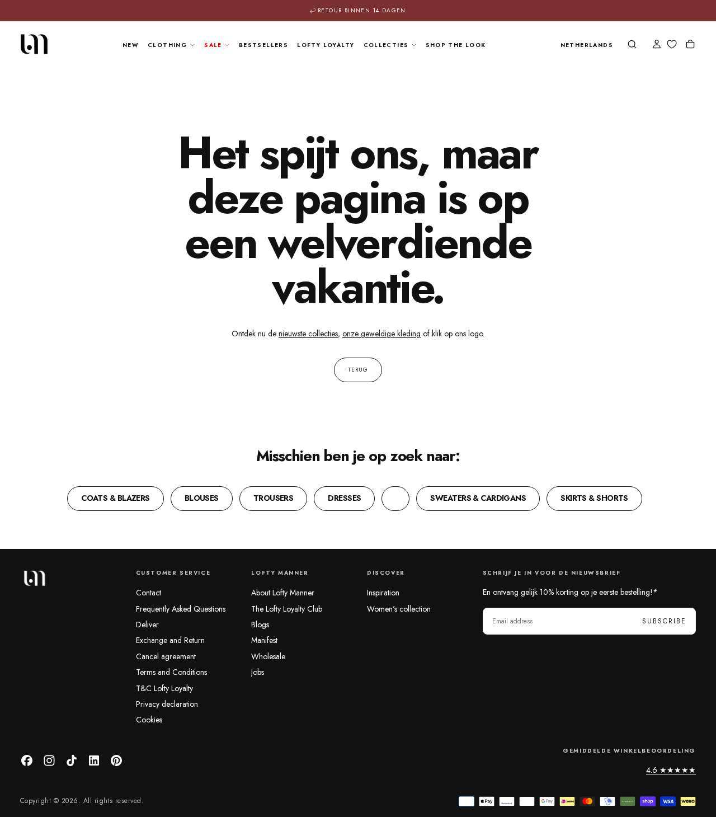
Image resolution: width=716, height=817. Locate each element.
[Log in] (656, 45)
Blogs (260, 624)
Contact (148, 592)
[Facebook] (27, 760)
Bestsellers (263, 45)
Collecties (386, 45)
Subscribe (664, 621)
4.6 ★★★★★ (671, 770)
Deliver (147, 624)
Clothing (167, 45)
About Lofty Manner (282, 592)
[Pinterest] (116, 760)
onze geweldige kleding (381, 333)
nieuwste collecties (308, 333)
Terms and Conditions (171, 672)
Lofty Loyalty (325, 45)
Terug (358, 369)
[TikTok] (71, 760)
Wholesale (268, 656)
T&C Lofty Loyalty (164, 688)
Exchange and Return (170, 640)
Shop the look (456, 45)
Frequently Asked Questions (180, 608)
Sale (213, 45)
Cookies (149, 719)
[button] (586, 46)
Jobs (257, 672)
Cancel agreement (166, 656)
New (131, 45)
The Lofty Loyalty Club (286, 608)
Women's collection (399, 608)
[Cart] (690, 45)
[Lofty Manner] (34, 578)
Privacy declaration (167, 704)
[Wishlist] (671, 44)
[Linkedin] (94, 760)
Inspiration (383, 592)
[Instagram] (49, 760)
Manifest (264, 640)
